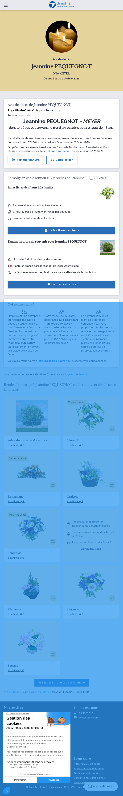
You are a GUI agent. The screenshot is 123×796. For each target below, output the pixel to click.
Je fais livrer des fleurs (61, 230)
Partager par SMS (26, 160)
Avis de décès (11, 692)
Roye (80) (84, 374)
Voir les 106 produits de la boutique (61, 682)
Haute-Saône (24, 110)
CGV (66, 787)
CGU (73, 787)
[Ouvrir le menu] (6, 5)
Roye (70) (70, 374)
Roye (46, 692)
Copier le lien (62, 160)
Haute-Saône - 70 (31, 692)
